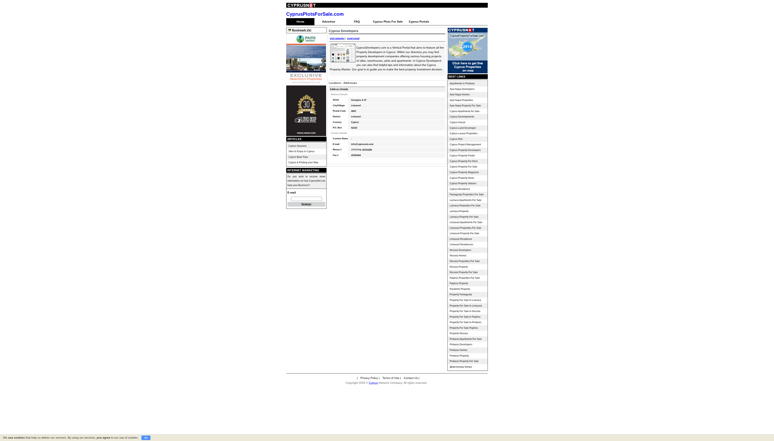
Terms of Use (390, 378)
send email (353, 38)
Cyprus (373, 382)
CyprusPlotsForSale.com (315, 14)
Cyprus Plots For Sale (388, 21)
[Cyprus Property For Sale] (468, 72)
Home (300, 21)
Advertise (328, 21)
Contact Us (411, 378)
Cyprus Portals (419, 21)
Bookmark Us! (301, 30)
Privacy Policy (369, 378)
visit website (337, 38)
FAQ (357, 21)
